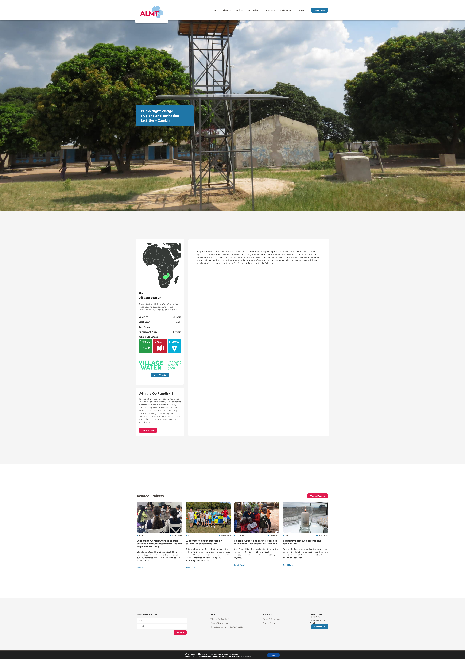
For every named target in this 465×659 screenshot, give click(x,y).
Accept (273, 655)
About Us (227, 10)
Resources (270, 10)
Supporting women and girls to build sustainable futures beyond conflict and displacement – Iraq (159, 544)
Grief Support (286, 10)
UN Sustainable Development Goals (226, 627)
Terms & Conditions (271, 619)
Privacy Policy (269, 623)
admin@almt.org (317, 621)
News (301, 10)
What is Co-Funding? (219, 619)
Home (215, 10)
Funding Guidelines (219, 623)
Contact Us (315, 617)
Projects (239, 10)
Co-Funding (253, 10)
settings (249, 656)
